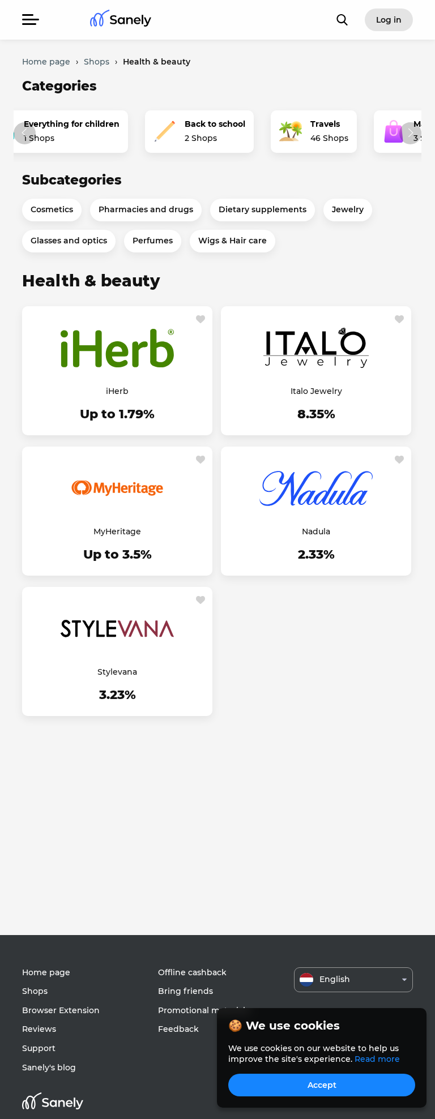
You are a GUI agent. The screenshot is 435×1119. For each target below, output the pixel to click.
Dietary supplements (262, 209)
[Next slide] (410, 133)
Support (39, 1048)
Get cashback (117, 414)
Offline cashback (192, 972)
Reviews (39, 1029)
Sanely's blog (49, 1067)
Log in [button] (389, 20)
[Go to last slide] (25, 133)
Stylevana (117, 672)
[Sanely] (120, 20)
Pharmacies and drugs (146, 209)
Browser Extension (61, 1010)
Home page (46, 972)
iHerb (117, 391)
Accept (322, 1085)
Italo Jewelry (316, 391)
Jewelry (348, 209)
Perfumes (153, 240)
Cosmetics (52, 209)
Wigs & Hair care (232, 240)
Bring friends (185, 991)
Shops (35, 991)
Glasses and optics (69, 240)
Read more (377, 1059)
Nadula (316, 531)
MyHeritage (117, 531)
